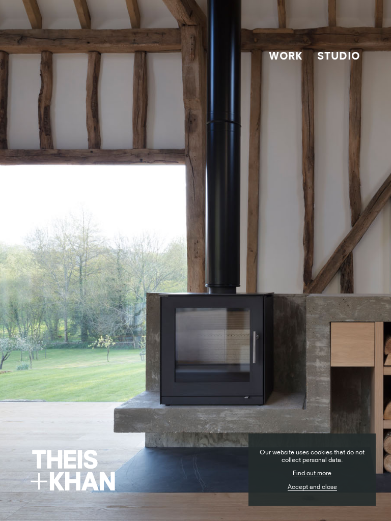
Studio (338, 55)
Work (285, 55)
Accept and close (312, 486)
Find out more (312, 473)
